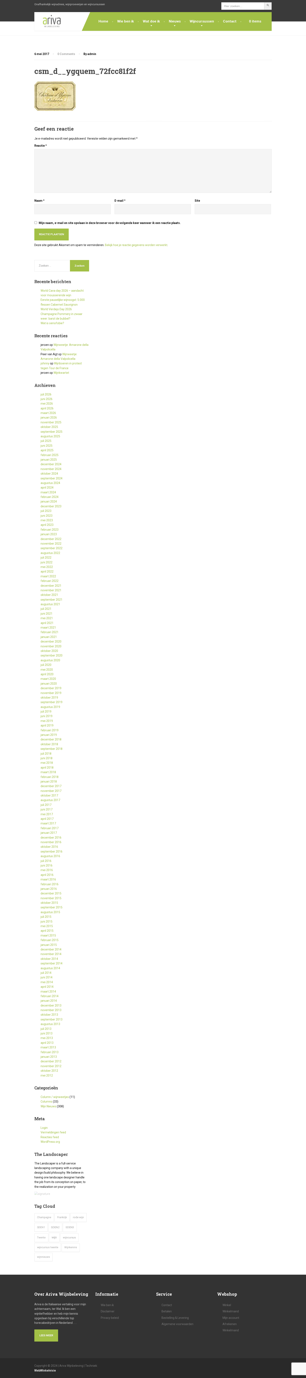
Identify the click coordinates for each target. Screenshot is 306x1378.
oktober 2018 (49, 744)
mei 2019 (47, 721)
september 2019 (51, 702)
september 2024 (51, 478)
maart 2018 (48, 772)
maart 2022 (48, 576)
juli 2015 (46, 916)
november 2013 (51, 1010)
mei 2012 (47, 1075)
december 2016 (51, 837)
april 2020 (47, 674)
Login (44, 1127)
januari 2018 (49, 781)
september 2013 (51, 1019)
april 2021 (47, 623)
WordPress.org (50, 1141)
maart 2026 (48, 413)
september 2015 (51, 907)
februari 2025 (49, 455)
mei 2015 (47, 926)
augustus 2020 (50, 660)
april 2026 (47, 408)
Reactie (40, 145)
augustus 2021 (50, 604)
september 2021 (51, 599)
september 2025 (51, 431)
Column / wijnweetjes (55, 1097)
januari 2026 (49, 417)
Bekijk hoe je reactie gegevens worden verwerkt (136, 245)
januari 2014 (49, 1000)
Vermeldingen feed (53, 1132)
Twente (41, 1237)
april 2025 (47, 450)
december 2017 (51, 786)
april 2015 (47, 930)
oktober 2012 (49, 1070)
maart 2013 (48, 1047)
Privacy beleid (110, 1317)
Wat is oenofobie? (52, 323)
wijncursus (69, 1237)
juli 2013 (46, 1028)
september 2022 (51, 548)
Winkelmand (231, 1311)
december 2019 (51, 688)
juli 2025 (46, 441)
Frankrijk (62, 1217)
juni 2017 (46, 809)
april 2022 (47, 571)
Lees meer (46, 1335)
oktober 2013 (49, 1014)
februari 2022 (49, 581)
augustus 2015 (50, 912)
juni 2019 (46, 716)
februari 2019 (49, 730)
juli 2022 (46, 557)
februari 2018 (49, 777)
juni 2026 (46, 399)
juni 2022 (46, 562)
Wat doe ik (151, 21)
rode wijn (78, 1217)
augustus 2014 (50, 968)
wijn (54, 1237)
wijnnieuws (43, 1256)
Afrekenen (230, 1324)
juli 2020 (46, 664)
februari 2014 (49, 996)
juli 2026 (46, 394)
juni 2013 (46, 1033)
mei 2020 (47, 669)
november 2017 (51, 791)
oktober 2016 (49, 846)
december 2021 (51, 585)
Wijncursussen (202, 21)
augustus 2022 (50, 553)
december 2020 (51, 641)
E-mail (120, 200)
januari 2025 (49, 459)
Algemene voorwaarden (177, 1324)
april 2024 (47, 487)
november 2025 (51, 422)
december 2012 (51, 1061)
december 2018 (51, 739)
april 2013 (47, 1042)
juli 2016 (46, 861)
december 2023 (51, 506)
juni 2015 (46, 921)
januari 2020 (49, 683)
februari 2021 (49, 632)
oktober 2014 (49, 958)
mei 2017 (47, 814)
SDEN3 (70, 1227)
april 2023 (47, 524)
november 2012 (51, 1066)
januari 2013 (49, 1056)
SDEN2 (55, 1227)
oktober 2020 (49, 651)
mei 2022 (47, 567)
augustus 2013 (50, 1024)
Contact (229, 21)
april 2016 (47, 875)
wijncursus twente (47, 1247)
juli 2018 (46, 753)
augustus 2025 (50, 436)
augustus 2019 (50, 707)
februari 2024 (49, 497)
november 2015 (51, 898)
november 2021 (51, 590)
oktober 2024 (49, 473)
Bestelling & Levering (175, 1317)
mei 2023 (47, 520)
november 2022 (51, 543)
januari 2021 (49, 637)
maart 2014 (48, 991)
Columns (46, 1101)
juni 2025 (46, 445)
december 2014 (51, 949)
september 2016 (51, 851)
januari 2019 (49, 735)
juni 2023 (46, 515)
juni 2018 (46, 758)
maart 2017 (48, 823)
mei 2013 (47, 1038)
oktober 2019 (49, 697)
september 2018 (51, 748)
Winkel (227, 1305)
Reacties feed (50, 1137)
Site (197, 200)
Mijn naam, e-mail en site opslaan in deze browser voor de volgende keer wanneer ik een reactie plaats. (110, 223)
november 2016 (51, 842)
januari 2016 (49, 888)
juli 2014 (46, 972)
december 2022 (51, 539)
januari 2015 (49, 945)
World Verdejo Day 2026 (56, 309)
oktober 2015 (49, 902)
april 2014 (47, 986)
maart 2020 (48, 678)
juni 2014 (46, 977)
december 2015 (51, 893)
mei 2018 (47, 762)
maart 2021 (48, 627)
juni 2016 (46, 865)
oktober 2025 (49, 427)
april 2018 (47, 767)
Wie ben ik (125, 21)
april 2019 (47, 725)
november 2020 (51, 646)
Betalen (167, 1311)
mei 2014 (47, 982)
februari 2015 (49, 940)
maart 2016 (48, 879)
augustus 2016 (50, 856)
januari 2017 (49, 832)
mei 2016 (47, 870)
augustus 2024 (50, 483)
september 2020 (51, 655)
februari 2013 (49, 1052)
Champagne (44, 1217)
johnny (45, 363)
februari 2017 (49, 828)
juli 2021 (46, 608)
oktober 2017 (49, 795)
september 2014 (51, 963)
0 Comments (66, 54)
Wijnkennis (70, 1247)
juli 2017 (46, 805)
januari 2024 (49, 501)
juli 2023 (46, 511)
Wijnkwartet (61, 372)
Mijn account (231, 1317)
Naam (39, 200)
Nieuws (175, 21)
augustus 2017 (50, 800)
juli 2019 (46, 711)
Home (103, 21)
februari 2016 (49, 884)
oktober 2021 (49, 594)
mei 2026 (47, 403)
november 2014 (51, 954)
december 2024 (51, 464)
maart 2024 (48, 492)
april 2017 (47, 818)
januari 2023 (49, 534)
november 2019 (51, 693)
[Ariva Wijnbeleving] (48, 21)
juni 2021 (46, 613)
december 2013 (51, 1005)
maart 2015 (48, 935)
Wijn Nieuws (48, 1106)
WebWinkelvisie (45, 1370)
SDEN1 (41, 1227)
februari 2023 (49, 529)
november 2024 (51, 469)
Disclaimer (107, 1311)
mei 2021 (47, 618)
